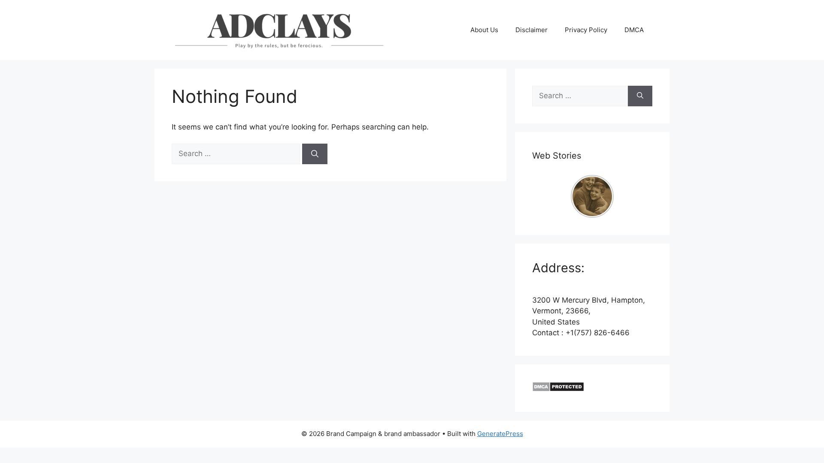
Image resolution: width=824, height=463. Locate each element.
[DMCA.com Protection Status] (558, 389)
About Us (484, 30)
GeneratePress (500, 434)
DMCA (634, 30)
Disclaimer (531, 30)
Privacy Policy (586, 30)
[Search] (314, 154)
